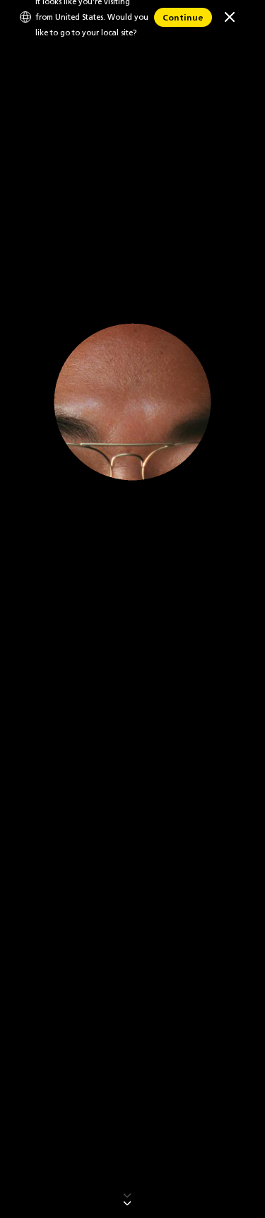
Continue (183, 17)
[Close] (229, 17)
